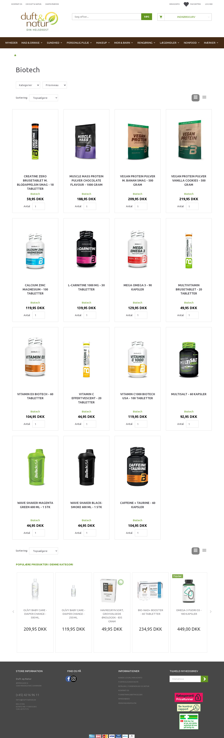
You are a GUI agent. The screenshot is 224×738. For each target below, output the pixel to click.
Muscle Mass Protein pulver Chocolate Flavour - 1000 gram (86, 180)
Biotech (35, 193)
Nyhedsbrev (124, 699)
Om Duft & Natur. (34, 4)
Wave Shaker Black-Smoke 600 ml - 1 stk (86, 505)
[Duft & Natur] (39, 21)
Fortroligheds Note (128, 682)
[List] (204, 97)
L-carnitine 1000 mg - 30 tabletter (86, 287)
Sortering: (22, 97)
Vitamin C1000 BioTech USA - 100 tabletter (137, 396)
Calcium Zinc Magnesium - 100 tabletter (35, 289)
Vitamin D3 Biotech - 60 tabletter (35, 396)
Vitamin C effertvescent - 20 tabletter (86, 398)
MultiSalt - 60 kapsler (188, 394)
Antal (27, 206)
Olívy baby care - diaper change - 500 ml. (35, 614)
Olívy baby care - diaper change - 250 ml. (73, 614)
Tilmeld (204, 679)
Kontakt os (16, 4)
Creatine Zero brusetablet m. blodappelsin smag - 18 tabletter (35, 182)
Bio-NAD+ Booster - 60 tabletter (150, 612)
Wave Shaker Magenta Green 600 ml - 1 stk (35, 505)
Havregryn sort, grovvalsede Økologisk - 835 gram (112, 616)
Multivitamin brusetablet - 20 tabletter (189, 289)
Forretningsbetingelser (130, 695)
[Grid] (196, 97)
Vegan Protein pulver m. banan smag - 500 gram (137, 180)
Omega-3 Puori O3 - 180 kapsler (189, 612)
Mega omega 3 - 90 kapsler (138, 287)
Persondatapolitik (127, 703)
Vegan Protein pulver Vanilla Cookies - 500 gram (188, 180)
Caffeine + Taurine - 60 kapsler (137, 505)
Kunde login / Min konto (130, 678)
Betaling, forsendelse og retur (133, 686)
